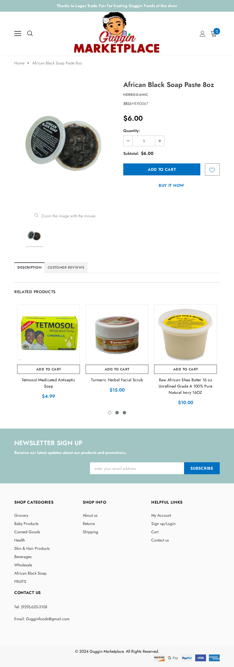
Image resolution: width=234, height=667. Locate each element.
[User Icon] (202, 34)
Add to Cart (48, 369)
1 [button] (109, 412)
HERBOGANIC (135, 94)
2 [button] (117, 412)
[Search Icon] (30, 34)
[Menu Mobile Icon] (17, 33)
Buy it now (171, 185)
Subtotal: (131, 153)
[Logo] (117, 32)
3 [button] (124, 412)
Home (19, 63)
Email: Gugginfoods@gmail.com (42, 619)
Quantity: (131, 130)
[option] (65, 142)
